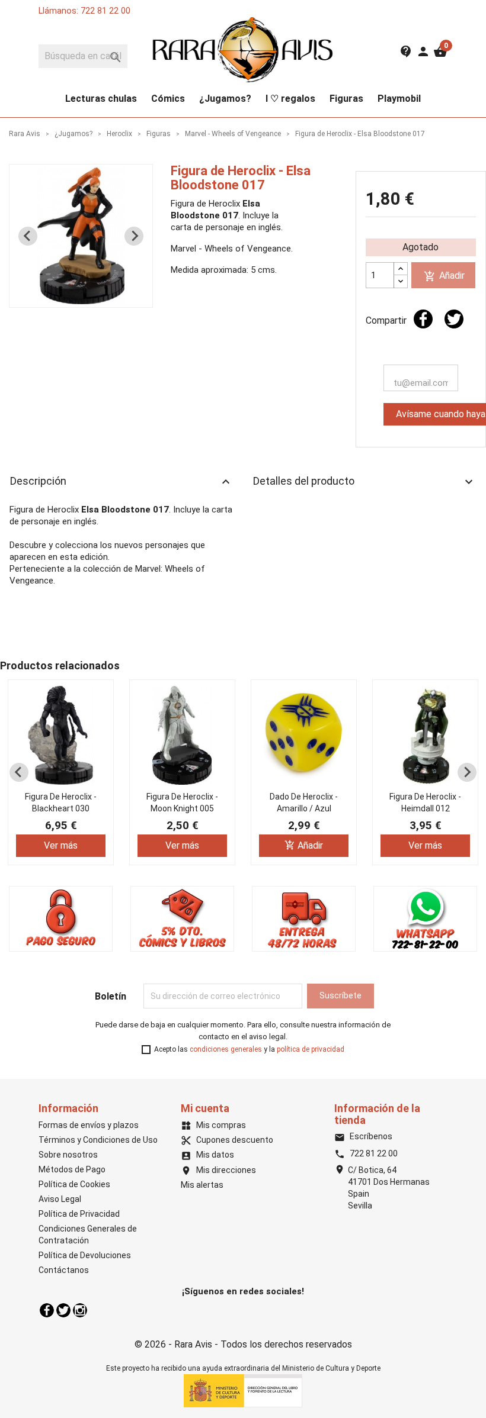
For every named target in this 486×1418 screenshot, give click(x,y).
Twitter (63, 1310)
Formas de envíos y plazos (89, 1125)
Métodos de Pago (72, 1169)
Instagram (80, 1310)
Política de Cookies (74, 1184)
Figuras (346, 98)
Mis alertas (202, 1185)
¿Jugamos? (225, 98)
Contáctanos (64, 1270)
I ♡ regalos (290, 98)
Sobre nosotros (68, 1154)
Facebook (47, 1310)
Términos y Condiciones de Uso (98, 1140)
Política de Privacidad (79, 1214)
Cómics (168, 98)
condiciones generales (226, 1049)
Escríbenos (363, 1136)
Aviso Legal (60, 1199)
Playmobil (399, 98)
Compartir (423, 319)
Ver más (61, 845)
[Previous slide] (27, 236)
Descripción (121, 482)
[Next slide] (133, 236)
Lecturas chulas (101, 98)
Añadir (444, 276)
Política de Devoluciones (85, 1255)
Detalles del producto (364, 482)
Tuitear (454, 319)
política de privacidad (310, 1049)
